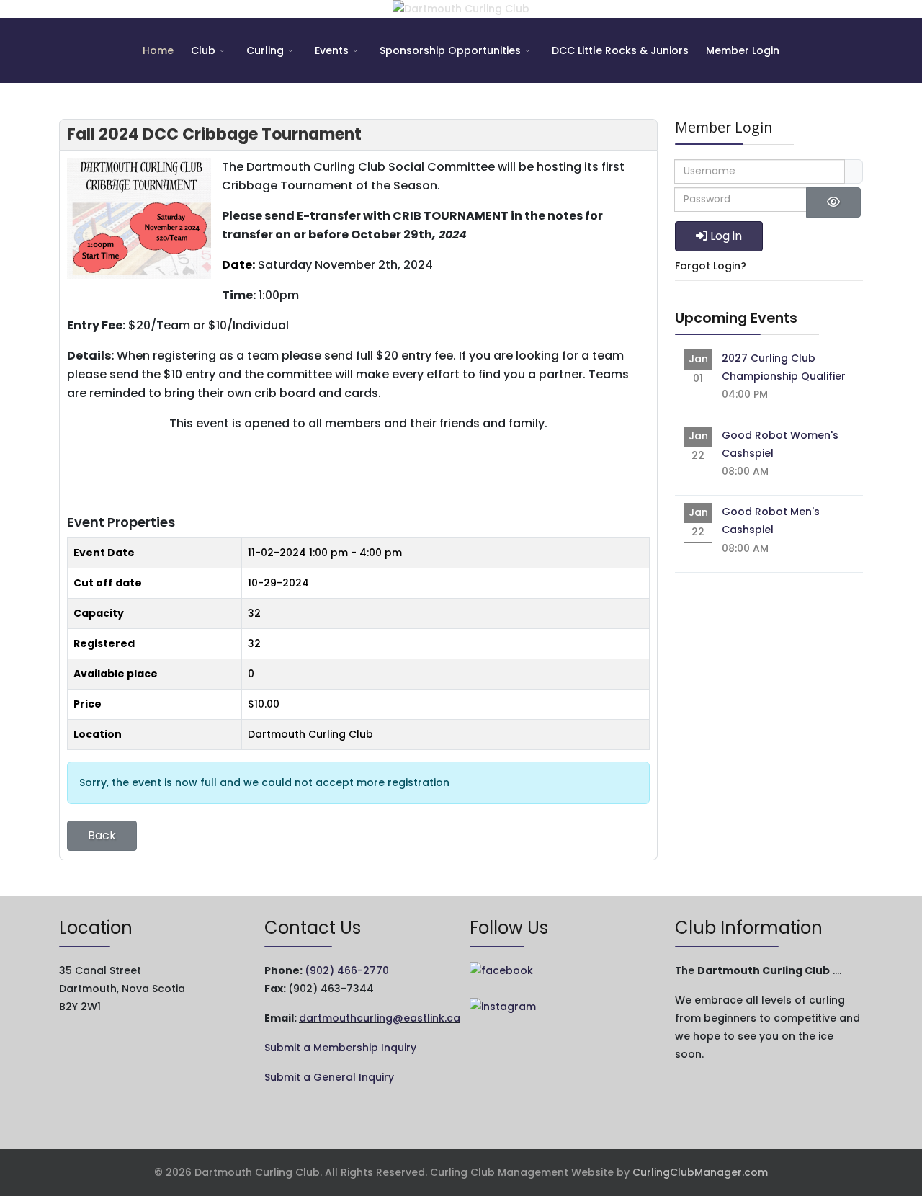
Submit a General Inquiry (329, 1077)
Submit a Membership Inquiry (340, 1047)
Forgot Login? (710, 266)
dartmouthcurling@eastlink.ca (379, 1018)
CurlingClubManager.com (700, 1172)
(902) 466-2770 (347, 970)
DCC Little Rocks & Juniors (620, 50)
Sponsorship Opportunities (450, 50)
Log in (726, 236)
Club (203, 50)
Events (332, 50)
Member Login (742, 50)
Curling (265, 50)
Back (102, 835)
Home (158, 50)
